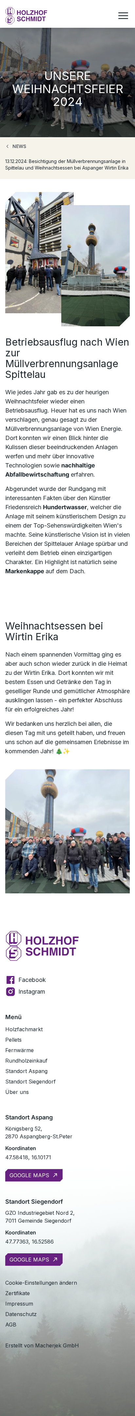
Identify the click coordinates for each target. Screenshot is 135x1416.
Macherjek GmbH (57, 1345)
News (19, 146)
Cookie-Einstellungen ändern (41, 1282)
